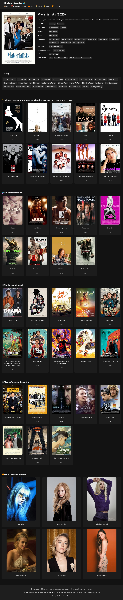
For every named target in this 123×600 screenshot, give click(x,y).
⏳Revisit (39, 6)
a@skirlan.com (69, 596)
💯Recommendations (19, 6)
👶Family (47, 6)
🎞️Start (6, 6)
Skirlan (8, 3)
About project (53, 596)
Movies (18, 3)
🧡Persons (56, 6)
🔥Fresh (31, 6)
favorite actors (19, 474)
